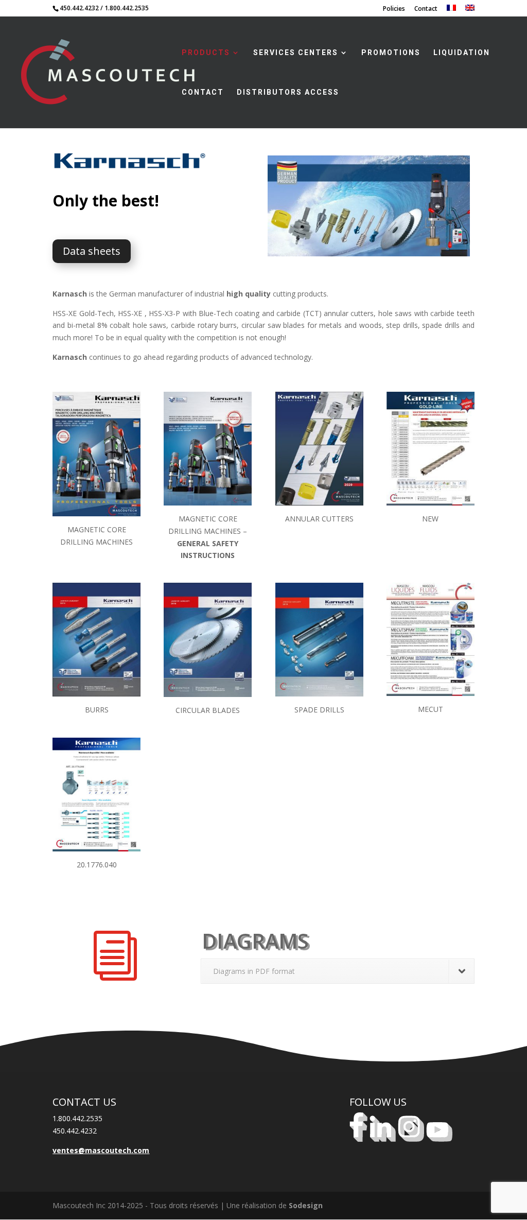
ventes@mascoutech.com (100, 1150)
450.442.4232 (79, 8)
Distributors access (288, 92)
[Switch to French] (451, 10)
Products (206, 53)
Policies (394, 9)
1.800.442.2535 (126, 8)
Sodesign (306, 1205)
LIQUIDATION (461, 53)
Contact (425, 9)
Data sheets (91, 251)
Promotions (390, 53)
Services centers (295, 53)
